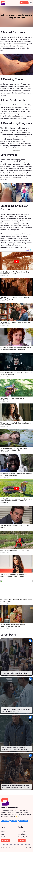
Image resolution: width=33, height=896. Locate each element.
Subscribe (24, 3)
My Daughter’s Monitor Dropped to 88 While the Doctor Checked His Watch (16, 710)
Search (3, 837)
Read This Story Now (9, 807)
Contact (21, 840)
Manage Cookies (23, 837)
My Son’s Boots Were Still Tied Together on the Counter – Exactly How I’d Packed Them (15, 787)
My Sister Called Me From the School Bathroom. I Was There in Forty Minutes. (14, 748)
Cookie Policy (22, 834)
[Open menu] (30, 2)
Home (3, 831)
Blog (2, 834)
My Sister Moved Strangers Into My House (15, 673)
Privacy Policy (22, 831)
